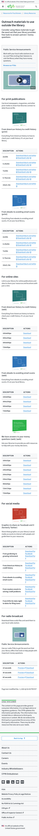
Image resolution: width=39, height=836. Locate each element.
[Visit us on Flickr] (22, 781)
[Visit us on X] (8, 781)
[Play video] (19, 80)
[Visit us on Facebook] (3, 781)
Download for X (30, 557)
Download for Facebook (30, 552)
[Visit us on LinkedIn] (12, 781)
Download (27, 333)
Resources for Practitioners (12, 13)
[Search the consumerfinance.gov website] (36, 6)
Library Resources (30, 13)
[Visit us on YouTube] (17, 781)
